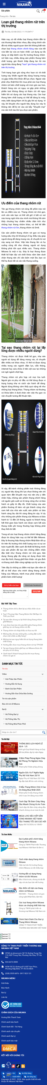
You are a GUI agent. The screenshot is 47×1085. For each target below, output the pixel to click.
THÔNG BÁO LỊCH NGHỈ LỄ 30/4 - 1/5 (31, 745)
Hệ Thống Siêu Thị (12, 719)
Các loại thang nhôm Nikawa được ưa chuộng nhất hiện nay (32, 904)
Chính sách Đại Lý (8, 1036)
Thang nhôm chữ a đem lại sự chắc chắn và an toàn (21, 610)
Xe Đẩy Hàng (26, 1073)
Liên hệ (4, 997)
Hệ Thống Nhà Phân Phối (15, 724)
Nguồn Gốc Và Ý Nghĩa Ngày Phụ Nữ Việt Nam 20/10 (31, 774)
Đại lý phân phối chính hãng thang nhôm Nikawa (31, 840)
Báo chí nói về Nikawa (11, 704)
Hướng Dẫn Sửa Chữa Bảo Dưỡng (19, 693)
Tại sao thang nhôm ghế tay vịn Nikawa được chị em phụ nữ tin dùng (22, 649)
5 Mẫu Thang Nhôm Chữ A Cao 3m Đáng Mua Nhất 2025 (32, 788)
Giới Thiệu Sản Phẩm (13, 679)
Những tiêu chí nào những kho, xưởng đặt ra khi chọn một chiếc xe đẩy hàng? (22, 635)
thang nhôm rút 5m (10, 227)
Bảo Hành (5, 988)
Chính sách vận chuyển (10, 1031)
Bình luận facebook (33, 585)
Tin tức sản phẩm (9, 699)
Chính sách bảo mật (9, 1041)
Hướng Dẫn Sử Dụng (13, 684)
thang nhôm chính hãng (22, 48)
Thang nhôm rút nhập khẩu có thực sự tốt (20, 630)
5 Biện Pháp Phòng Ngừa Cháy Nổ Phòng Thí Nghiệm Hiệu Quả (32, 761)
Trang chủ (4, 16)
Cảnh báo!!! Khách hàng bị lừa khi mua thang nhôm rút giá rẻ (21, 655)
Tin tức (12, 16)
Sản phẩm (5, 10)
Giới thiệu (5, 983)
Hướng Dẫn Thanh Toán (11, 1017)
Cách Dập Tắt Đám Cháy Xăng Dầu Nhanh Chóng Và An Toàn (32, 802)
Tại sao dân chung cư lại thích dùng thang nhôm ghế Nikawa (22, 621)
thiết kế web (36, 1079)
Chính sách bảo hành (10, 1022)
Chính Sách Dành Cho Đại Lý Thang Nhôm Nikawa (31, 920)
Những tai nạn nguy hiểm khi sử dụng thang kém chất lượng (22, 640)
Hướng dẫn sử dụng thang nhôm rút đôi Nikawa (30, 875)
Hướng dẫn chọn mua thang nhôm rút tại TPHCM (23, 645)
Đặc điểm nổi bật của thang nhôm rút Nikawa (31, 889)
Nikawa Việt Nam (13, 1061)
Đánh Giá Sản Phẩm (13, 689)
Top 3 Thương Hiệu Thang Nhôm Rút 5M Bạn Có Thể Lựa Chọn (22, 615)
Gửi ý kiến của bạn (11, 585)
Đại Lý (4, 992)
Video (4, 674)
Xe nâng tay (31, 1077)
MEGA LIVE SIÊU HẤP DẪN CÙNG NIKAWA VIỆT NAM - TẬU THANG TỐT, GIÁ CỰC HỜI (32, 819)
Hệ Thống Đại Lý (11, 714)
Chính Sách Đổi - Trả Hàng (12, 1027)
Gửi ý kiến (37, 591)
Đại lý (4, 709)
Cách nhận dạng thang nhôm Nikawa (31, 860)
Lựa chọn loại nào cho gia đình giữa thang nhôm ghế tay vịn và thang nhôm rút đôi (22, 626)
